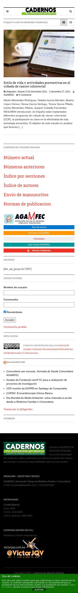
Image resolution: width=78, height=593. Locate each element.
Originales (11, 91)
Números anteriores (24, 167)
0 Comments (25, 95)
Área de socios (39, 227)
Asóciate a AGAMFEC (39, 233)
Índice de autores (21, 185)
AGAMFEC (9, 95)
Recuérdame (14, 312)
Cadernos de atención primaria (48, 573)
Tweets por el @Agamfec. (18, 409)
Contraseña (11, 299)
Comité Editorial (11, 505)
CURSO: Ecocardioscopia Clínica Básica (29, 393)
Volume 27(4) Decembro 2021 (32, 91)
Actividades (39, 239)
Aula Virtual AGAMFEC (39, 244)
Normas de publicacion (27, 204)
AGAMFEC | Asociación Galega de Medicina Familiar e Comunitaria (37, 481)
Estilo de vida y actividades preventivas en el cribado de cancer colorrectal (37, 84)
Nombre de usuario (15, 287)
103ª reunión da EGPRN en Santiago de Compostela (36, 388)
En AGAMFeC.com (16, 362)
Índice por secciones (24, 176)
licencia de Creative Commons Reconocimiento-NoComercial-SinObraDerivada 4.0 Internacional (38, 349)
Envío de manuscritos (26, 194)
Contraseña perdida (15, 326)
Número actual (19, 157)
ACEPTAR (39, 590)
